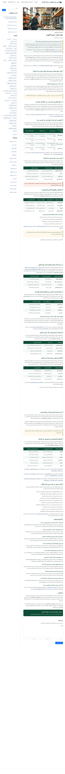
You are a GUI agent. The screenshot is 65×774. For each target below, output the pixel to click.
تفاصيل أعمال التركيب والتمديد (36, 152)
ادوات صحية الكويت (14, 41)
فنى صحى (15, 93)
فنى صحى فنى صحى (12, 97)
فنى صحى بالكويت (14, 95)
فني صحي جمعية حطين (12, 31)
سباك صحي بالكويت (12, 80)
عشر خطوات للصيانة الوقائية (42, 226)
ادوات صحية (9, 39)
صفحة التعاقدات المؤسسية (58, 154)
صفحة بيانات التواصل (52, 587)
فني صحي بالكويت (12, 107)
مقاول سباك (15, 130)
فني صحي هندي (14, 110)
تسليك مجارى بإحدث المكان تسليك (11, 50)
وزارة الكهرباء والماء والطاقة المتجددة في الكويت (33, 269)
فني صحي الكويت (12, 105)
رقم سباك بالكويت (13, 55)
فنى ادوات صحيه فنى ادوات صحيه (9, 90)
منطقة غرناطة (32, 478)
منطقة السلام (46, 480)
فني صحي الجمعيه (14, 102)
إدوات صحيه (15, 39)
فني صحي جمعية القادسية (11, 25)
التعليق (61, 625)
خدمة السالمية (60, 470)
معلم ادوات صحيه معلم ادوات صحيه (10, 115)
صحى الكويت (14, 165)
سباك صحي (14, 75)
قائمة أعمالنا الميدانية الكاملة (46, 65)
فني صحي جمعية (13, 182)
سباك (5, 60)
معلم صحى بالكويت (12, 123)
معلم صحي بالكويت (12, 128)
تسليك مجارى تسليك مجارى (11, 53)
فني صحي (14, 100)
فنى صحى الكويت (8, 93)
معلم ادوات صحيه (13, 112)
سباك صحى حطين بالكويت (11, 72)
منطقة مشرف (60, 480)
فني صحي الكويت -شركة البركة (50, 2)
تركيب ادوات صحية (9, 48)
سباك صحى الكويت (14, 70)
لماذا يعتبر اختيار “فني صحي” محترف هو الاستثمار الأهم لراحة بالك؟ (9, 17)
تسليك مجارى (14, 148)
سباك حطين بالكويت (13, 68)
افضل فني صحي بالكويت (12, 46)
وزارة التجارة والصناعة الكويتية (42, 513)
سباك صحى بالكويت (12, 161)
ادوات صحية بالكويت (13, 43)
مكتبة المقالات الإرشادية (38, 589)
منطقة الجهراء (32, 473)
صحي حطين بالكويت (13, 88)
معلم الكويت (15, 117)
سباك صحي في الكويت (11, 83)
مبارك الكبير (61, 475)
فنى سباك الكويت (13, 168)
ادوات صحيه (14, 144)
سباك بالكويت (13, 65)
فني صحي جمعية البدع (12, 21)
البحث (16, 8)
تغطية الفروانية (54, 470)
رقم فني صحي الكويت (13, 57)
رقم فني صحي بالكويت (12, 60)
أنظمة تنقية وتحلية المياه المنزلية (36, 382)
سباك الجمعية (14, 151)
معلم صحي (14, 125)
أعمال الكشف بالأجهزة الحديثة (36, 327)
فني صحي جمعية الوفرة (12, 28)
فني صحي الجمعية (7, 100)
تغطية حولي (26, 469)
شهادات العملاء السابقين (58, 116)
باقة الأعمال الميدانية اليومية (43, 328)
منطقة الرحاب (52, 480)
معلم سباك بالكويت (7, 117)
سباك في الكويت (12, 86)
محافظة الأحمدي (48, 473)
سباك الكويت (13, 63)
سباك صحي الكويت (12, 77)
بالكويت (15, 48)
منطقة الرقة (38, 478)
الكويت (4, 46)
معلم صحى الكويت (12, 120)
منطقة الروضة (26, 478)
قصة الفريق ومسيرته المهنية (36, 114)
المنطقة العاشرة (53, 475)
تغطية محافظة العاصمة (33, 469)
